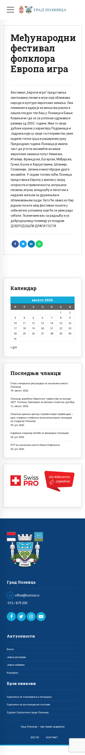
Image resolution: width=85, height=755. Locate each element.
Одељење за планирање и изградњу (29, 696)
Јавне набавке (15, 664)
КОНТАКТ (52, 737)
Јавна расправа (16, 657)
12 (33, 323)
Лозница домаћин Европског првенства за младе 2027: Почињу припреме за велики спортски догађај (42, 400)
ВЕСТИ (35, 737)
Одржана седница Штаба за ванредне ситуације (39, 433)
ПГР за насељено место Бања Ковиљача (35, 445)
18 (24, 328)
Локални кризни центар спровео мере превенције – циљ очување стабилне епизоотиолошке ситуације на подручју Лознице (41, 417)
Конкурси (12, 672)
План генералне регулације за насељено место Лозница (39, 385)
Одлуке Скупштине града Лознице (28, 712)
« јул (13, 347)
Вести (10, 649)
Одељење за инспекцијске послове (28, 704)
